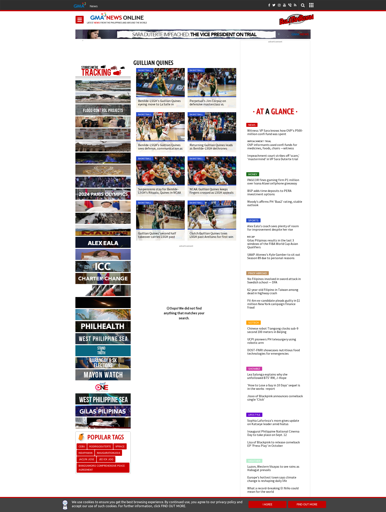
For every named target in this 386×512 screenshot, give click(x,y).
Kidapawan (85, 453)
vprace (120, 446)
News (94, 6)
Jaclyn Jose (86, 459)
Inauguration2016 (108, 453)
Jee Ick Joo (106, 459)
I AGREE (267, 504)
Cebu (82, 446)
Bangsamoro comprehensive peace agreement (102, 467)
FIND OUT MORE (307, 504)
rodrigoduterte (100, 446)
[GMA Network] (79, 4)
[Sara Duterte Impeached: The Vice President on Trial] (193, 34)
